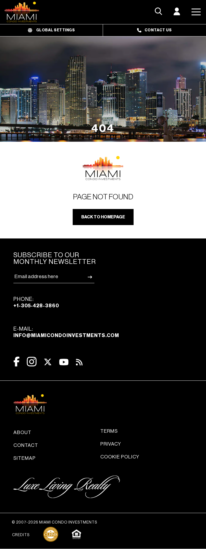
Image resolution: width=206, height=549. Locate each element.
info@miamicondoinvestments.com (66, 335)
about (22, 432)
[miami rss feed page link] (79, 361)
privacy (110, 444)
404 (103, 128)
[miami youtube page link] (64, 362)
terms (109, 431)
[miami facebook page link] (16, 362)
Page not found (103, 197)
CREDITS (21, 535)
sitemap (24, 458)
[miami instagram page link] (31, 361)
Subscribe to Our (54, 258)
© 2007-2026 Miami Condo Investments (54, 522)
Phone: (36, 302)
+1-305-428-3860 (36, 305)
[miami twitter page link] (48, 362)
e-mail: (66, 332)
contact (25, 445)
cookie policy (119, 456)
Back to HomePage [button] (103, 217)
